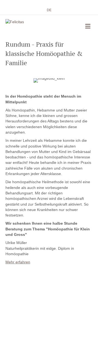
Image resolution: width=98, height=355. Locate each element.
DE (49, 10)
